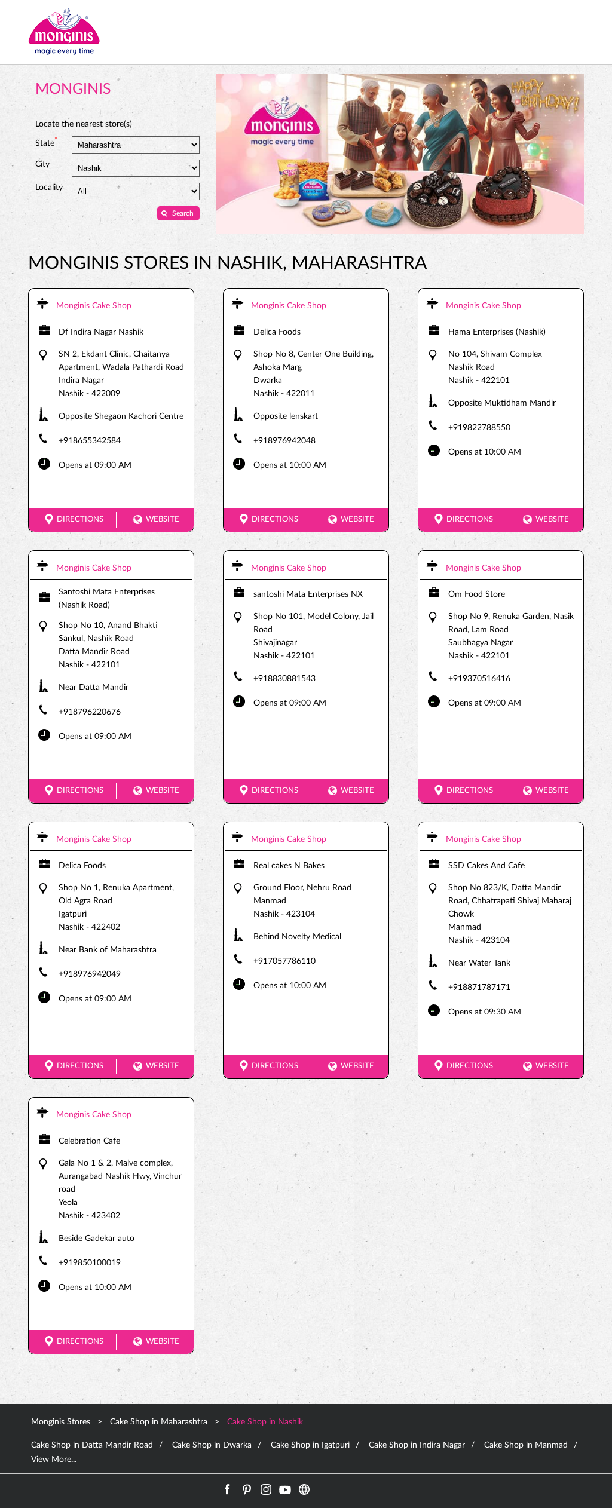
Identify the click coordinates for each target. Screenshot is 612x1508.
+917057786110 (284, 961)
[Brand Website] (304, 1489)
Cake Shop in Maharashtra (158, 1422)
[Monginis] (64, 32)
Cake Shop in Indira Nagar (417, 1445)
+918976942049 (90, 974)
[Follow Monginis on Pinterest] (246, 1489)
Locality (49, 187)
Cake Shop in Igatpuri (310, 1445)
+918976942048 (284, 441)
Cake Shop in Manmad (526, 1445)
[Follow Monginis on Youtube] (285, 1489)
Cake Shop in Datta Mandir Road (92, 1445)
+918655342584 (90, 441)
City (42, 164)
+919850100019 (90, 1263)
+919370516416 (479, 679)
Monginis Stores (62, 1422)
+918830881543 (284, 679)
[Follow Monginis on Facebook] (227, 1489)
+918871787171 (479, 987)
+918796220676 (90, 712)
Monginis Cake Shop (93, 306)
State (46, 142)
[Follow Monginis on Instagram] (266, 1489)
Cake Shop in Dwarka (212, 1445)
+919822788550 (479, 428)
